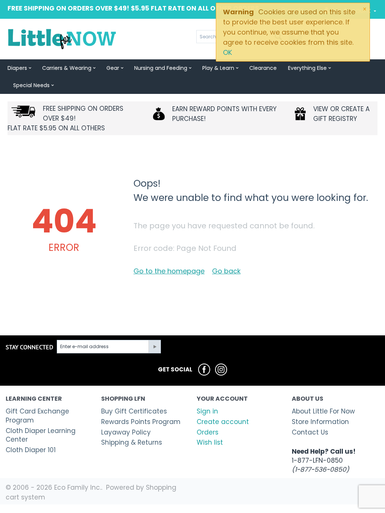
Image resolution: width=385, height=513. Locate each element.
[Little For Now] (63, 38)
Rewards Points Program (140, 421)
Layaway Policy (126, 432)
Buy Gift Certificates (134, 411)
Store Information (320, 421)
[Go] (155, 346)
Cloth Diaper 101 (31, 449)
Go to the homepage (169, 271)
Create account (223, 421)
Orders (207, 432)
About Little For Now (323, 411)
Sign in (207, 411)
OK (227, 52)
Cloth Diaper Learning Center (41, 435)
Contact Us (310, 432)
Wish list (210, 442)
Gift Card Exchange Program (37, 416)
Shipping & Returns (131, 442)
